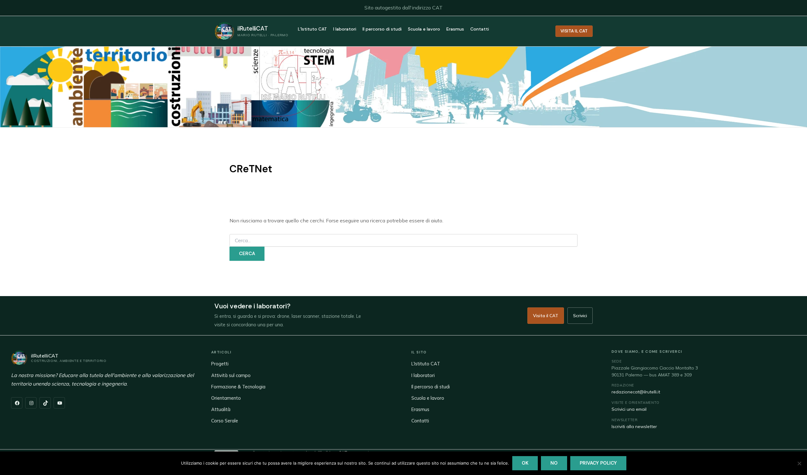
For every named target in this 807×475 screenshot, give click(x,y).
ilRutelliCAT (252, 28)
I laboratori (344, 29)
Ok (525, 463)
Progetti (220, 364)
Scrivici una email (629, 409)
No (554, 463)
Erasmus (455, 29)
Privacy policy (598, 463)
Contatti (479, 29)
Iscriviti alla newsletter (634, 426)
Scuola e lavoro (424, 29)
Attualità (220, 409)
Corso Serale (224, 421)
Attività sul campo (231, 375)
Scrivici (580, 315)
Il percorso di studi (382, 29)
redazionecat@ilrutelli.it (636, 392)
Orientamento (226, 398)
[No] (799, 463)
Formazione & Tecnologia (238, 387)
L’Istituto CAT (312, 29)
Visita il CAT (545, 315)
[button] (574, 31)
